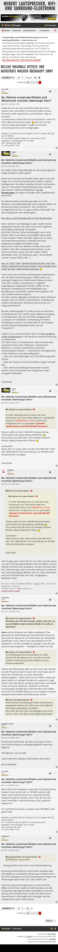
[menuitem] (8, 25)
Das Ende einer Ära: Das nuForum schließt (21, 60)
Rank (14, 152)
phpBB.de (52, 939)
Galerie (17, 591)
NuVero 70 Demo (7, 591)
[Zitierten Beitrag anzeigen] (34, 409)
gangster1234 (7, 724)
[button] (27, 82)
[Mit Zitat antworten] (50, 91)
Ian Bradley (52, 934)
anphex (11, 409)
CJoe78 (4, 89)
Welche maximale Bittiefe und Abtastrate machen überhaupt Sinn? (27, 69)
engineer (5, 598)
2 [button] (33, 82)
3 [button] (36, 82)
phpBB (28, 937)
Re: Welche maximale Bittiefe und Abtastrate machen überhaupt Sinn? (26, 99)
